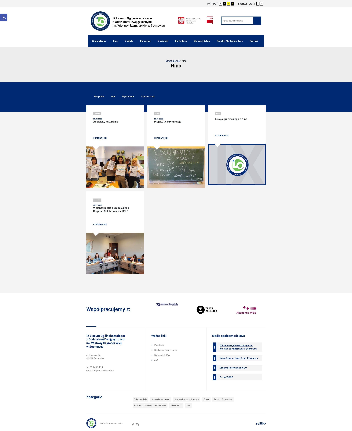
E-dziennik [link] (163, 41)
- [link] (261, 3)
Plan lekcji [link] (159, 345)
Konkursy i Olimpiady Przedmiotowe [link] (150, 406)
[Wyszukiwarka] (241, 21)
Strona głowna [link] (173, 61)
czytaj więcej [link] (100, 138)
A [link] (220, 3)
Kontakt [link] (254, 41)
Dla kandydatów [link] (202, 41)
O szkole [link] (129, 41)
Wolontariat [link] (176, 406)
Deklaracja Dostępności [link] (165, 350)
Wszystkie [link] (99, 96)
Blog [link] (115, 41)
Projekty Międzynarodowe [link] (230, 41)
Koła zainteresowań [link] (160, 399)
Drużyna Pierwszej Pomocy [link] (187, 399)
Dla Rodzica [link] (181, 41)
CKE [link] (156, 360)
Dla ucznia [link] (145, 41)
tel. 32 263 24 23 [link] (94, 367)
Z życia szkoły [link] (148, 96)
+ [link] (258, 3)
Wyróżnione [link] (128, 96)
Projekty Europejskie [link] (223, 399)
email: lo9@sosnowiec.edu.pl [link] (100, 370)
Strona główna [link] (99, 41)
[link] (3, 17)
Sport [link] (206, 399)
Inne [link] (113, 96)
